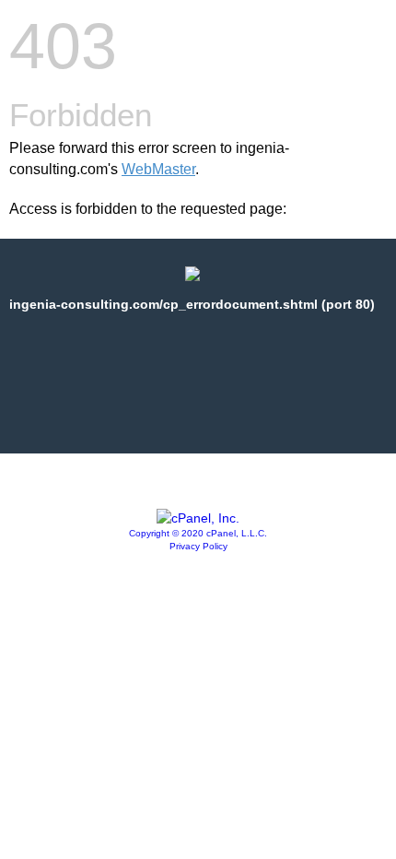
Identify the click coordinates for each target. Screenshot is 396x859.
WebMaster (158, 169)
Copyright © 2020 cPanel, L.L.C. (198, 533)
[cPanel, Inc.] (198, 518)
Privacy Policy (198, 546)
